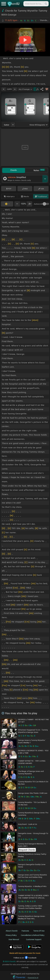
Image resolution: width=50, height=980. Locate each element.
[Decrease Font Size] (17, 204)
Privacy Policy (11, 935)
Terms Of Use (38, 931)
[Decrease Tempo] (3, 89)
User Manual (14, 939)
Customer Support (33, 939)
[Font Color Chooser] (7, 204)
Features (25, 931)
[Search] (45, 3)
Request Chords (27, 849)
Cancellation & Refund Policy (32, 935)
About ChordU (11, 931)
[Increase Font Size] (29, 204)
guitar (6, 125)
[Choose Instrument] (13, 125)
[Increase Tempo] (15, 89)
